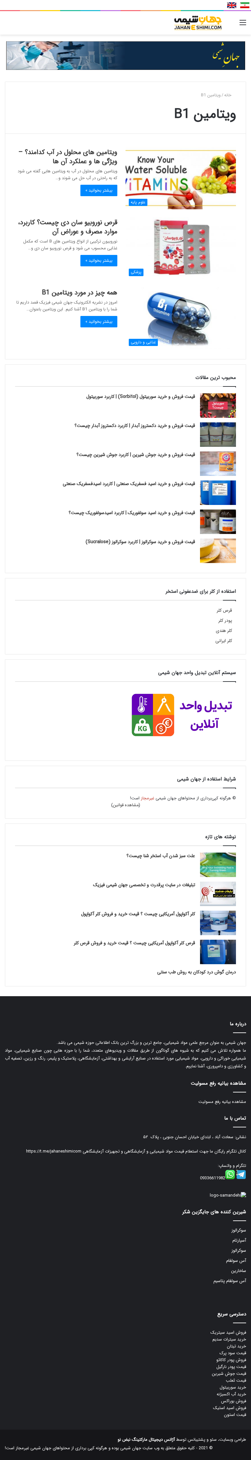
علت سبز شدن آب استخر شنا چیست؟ (160, 855)
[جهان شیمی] (125, 55)
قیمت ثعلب (236, 1380)
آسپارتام (239, 1240)
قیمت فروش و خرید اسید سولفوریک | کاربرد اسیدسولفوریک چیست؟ (132, 512)
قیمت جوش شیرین (229, 1373)
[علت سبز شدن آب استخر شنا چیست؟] (218, 865)
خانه (228, 95)
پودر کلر (225, 620)
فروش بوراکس (233, 1401)
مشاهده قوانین (126, 805)
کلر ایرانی (223, 640)
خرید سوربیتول (233, 1387)
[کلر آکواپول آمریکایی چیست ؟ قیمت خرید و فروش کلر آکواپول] (218, 923)
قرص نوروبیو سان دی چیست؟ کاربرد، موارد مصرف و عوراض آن (67, 227)
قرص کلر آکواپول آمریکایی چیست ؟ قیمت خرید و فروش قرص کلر (134, 943)
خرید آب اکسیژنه (231, 1394)
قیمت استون (235, 1414)
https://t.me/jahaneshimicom (53, 1151)
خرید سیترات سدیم (229, 1339)
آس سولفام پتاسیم (229, 1281)
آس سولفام (236, 1260)
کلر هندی (224, 630)
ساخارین (238, 1270)
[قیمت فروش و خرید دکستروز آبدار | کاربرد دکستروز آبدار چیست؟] (218, 434)
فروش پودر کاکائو (231, 1360)
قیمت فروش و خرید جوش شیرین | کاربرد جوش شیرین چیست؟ (135, 454)
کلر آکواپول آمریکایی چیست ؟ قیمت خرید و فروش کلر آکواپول (138, 914)
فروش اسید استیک (229, 1408)
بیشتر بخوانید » (98, 190)
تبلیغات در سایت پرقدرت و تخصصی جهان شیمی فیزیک (144, 884)
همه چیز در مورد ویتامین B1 (79, 293)
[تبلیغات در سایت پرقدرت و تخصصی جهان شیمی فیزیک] (218, 894)
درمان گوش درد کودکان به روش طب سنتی (196, 972)
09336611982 (212, 1178)
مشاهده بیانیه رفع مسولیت (222, 1101)
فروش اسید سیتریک (228, 1332)
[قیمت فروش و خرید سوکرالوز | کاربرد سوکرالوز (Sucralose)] (218, 551)
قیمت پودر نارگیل (231, 1366)
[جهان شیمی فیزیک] (199, 23)
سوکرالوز (238, 1230)
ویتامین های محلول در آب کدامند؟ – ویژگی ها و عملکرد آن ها (67, 156)
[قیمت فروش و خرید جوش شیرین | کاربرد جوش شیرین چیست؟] (218, 463)
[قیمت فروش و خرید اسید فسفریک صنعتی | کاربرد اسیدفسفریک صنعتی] (218, 492)
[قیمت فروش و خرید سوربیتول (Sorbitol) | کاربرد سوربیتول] (218, 405)
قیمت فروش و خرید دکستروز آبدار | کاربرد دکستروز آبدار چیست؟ (135, 425)
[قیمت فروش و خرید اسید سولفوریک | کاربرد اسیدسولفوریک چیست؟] (218, 522)
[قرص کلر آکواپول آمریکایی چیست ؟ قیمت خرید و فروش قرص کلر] (218, 952)
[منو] (243, 25)
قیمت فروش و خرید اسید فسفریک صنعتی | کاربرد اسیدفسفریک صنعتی (129, 483)
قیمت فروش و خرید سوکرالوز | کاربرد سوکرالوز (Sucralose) (140, 541)
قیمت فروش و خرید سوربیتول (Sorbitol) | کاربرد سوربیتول (140, 396)
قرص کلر (224, 610)
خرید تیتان (236, 1346)
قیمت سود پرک (233, 1353)
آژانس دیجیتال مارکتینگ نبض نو (146, 1439)
